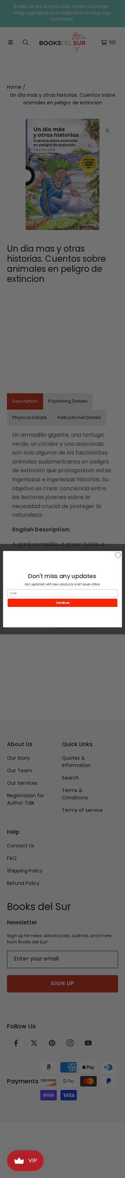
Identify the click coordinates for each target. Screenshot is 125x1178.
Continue (62, 602)
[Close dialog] (117, 554)
